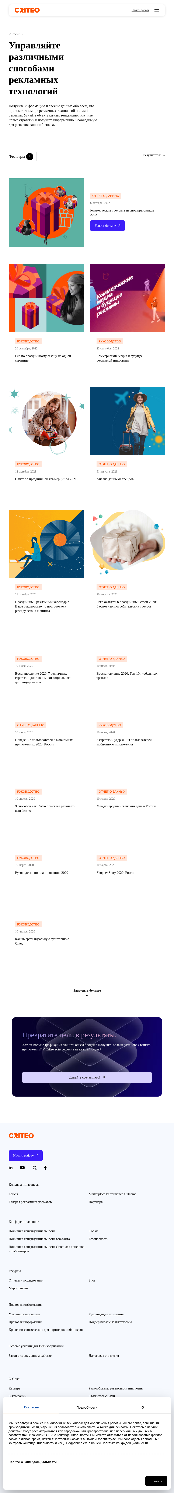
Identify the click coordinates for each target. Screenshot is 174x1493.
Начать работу (140, 10)
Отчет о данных (105, 195)
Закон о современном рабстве (30, 1355)
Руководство (28, 341)
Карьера (14, 1388)
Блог (92, 1280)
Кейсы (13, 1194)
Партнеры (96, 1202)
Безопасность (98, 1239)
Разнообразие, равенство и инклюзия (116, 1388)
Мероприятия (18, 1288)
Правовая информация (25, 1322)
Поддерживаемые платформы (110, 1322)
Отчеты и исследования (26, 1280)
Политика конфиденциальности (32, 1231)
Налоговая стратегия (104, 1355)
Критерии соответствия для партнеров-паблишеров (46, 1329)
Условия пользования (24, 1314)
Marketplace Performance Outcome (112, 1194)
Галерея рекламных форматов (30, 1202)
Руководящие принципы (106, 1314)
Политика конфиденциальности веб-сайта (39, 1239)
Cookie (93, 1231)
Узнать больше (19, 266)
